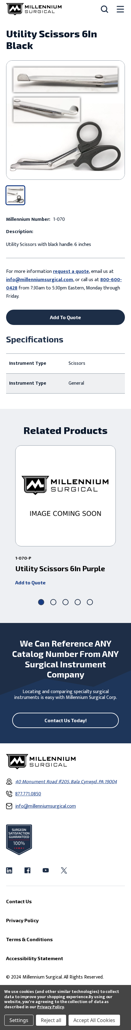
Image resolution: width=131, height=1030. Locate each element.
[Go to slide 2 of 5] (53, 602)
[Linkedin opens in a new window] (9, 870)
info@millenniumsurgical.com (39, 280)
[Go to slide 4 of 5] (78, 602)
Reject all (51, 1020)
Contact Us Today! (65, 720)
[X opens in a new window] (64, 870)
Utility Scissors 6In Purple (60, 568)
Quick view (65, 495)
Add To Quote (65, 317)
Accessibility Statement (34, 958)
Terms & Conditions (29, 939)
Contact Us (19, 901)
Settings (18, 1020)
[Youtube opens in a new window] (46, 870)
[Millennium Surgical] (34, 9)
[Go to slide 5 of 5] (90, 602)
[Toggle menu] (120, 9)
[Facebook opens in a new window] (27, 870)
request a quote (71, 271)
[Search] (104, 9)
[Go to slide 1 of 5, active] (41, 602)
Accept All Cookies (94, 1020)
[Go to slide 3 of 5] (65, 602)
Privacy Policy (50, 1006)
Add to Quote (30, 582)
